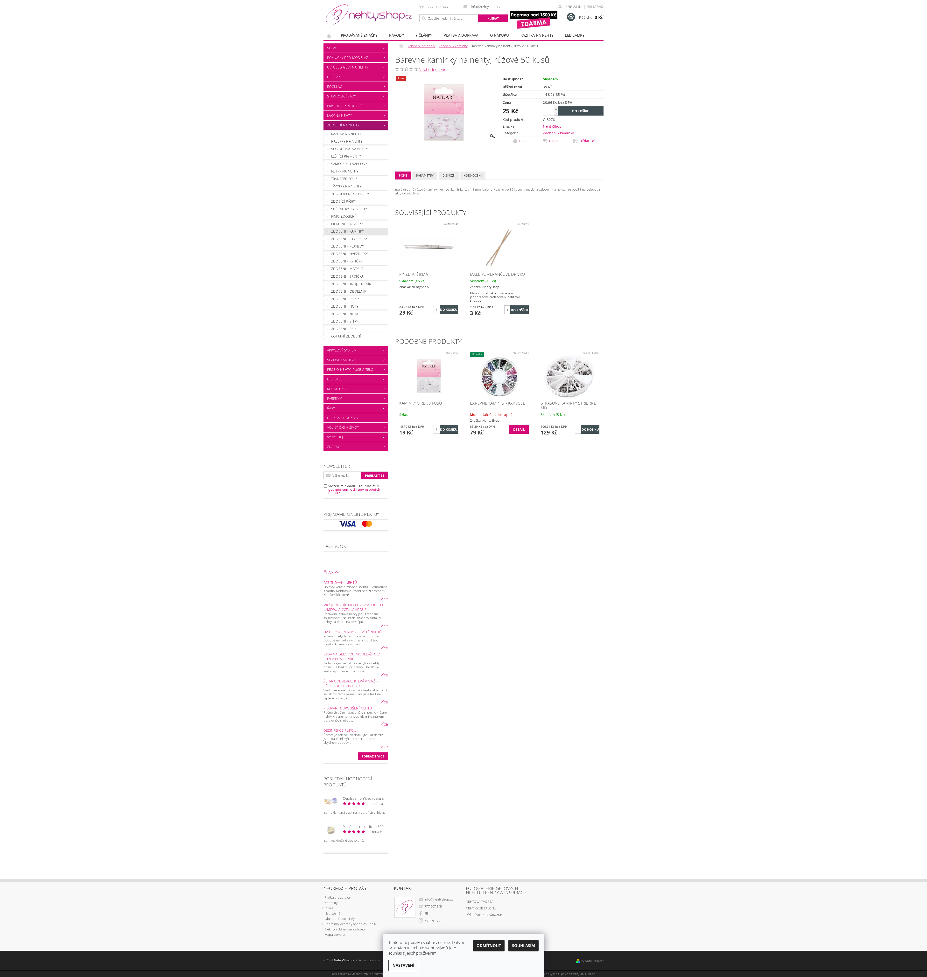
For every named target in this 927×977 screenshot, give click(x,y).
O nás (329, 908)
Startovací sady (341, 96)
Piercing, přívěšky (347, 223)
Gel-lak (333, 77)
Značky (333, 446)
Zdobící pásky (343, 201)
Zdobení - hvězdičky (349, 253)
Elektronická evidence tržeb (345, 929)
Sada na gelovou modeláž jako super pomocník (351, 656)
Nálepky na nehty (346, 141)
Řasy (331, 408)
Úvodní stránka (329, 35)
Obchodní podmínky (340, 918)
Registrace (595, 7)
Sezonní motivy (341, 360)
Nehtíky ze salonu (481, 908)
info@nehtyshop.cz (438, 899)
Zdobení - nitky (345, 313)
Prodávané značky (359, 35)
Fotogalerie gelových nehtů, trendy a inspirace (496, 890)
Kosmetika (336, 388)
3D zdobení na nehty (350, 194)
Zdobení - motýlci (347, 268)
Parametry (425, 175)
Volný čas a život (343, 427)
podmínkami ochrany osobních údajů (354, 491)
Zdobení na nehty (343, 125)
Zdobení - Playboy (347, 246)
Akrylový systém (342, 350)
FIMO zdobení (343, 216)
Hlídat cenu (589, 141)
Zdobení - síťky (344, 321)
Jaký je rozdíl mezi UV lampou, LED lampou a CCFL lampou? (354, 607)
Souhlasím (523, 945)
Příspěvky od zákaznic (484, 915)
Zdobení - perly (345, 298)
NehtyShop (552, 126)
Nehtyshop (432, 920)
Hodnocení (473, 175)
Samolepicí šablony (349, 163)
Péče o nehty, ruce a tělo (350, 369)
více (384, 599)
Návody (396, 35)
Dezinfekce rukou (339, 730)
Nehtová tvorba (479, 901)
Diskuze (448, 175)
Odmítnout (489, 945)
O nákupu (499, 35)
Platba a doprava (461, 35)
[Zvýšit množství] (556, 109)
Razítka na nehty (536, 35)
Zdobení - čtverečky (349, 238)
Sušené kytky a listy (349, 208)
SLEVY (332, 48)
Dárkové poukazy (342, 417)
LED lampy (574, 35)
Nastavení (403, 965)
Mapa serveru (335, 934)
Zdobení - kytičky (346, 261)
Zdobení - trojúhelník (351, 284)
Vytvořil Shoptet (592, 961)
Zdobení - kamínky (347, 231)
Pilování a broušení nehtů (347, 708)
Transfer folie (344, 178)
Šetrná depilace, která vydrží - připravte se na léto (351, 683)
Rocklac (334, 86)
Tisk (522, 141)
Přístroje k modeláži (346, 105)
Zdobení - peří (344, 328)
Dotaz (554, 141)
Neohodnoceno (432, 69)
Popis (403, 175)
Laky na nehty (339, 115)
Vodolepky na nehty (349, 148)
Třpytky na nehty (346, 186)
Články (331, 573)
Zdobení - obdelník (348, 291)
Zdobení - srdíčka (347, 276)
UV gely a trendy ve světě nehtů (352, 632)
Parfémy (334, 398)
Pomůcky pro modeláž (347, 57)
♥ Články (423, 35)
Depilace (335, 379)
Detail (519, 429)
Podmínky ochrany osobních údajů (350, 924)
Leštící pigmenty (346, 156)
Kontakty (331, 903)
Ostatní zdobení (346, 336)
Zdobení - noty (344, 306)
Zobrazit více (373, 756)
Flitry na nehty (344, 171)
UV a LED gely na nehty (347, 67)
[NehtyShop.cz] (368, 15)
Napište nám (334, 913)
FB (426, 913)
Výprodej (335, 437)
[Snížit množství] (556, 113)
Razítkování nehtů (340, 582)
